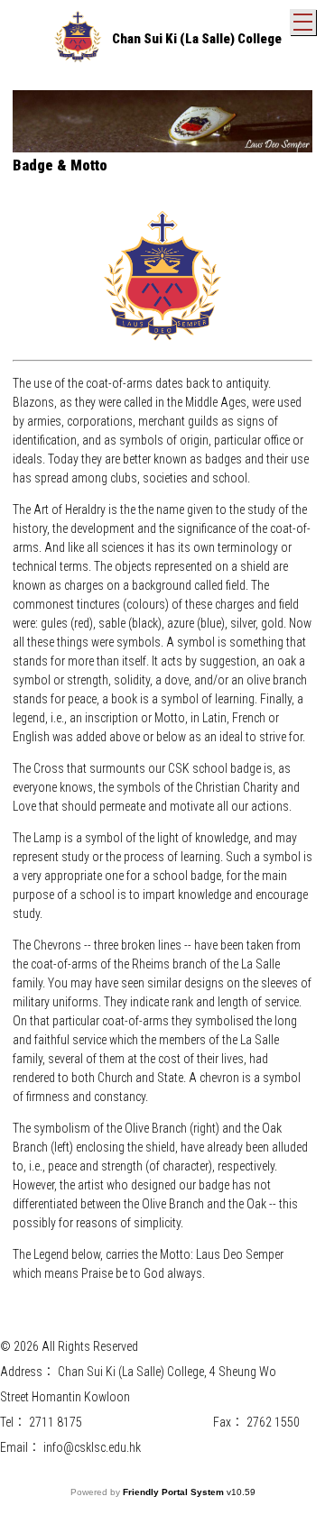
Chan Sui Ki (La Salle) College (197, 39)
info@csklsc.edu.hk (92, 1447)
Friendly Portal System (175, 1492)
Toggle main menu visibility (303, 22)
